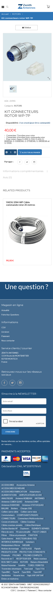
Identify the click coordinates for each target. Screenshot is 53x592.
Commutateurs (7, 515)
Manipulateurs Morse (10, 545)
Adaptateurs (35, 491)
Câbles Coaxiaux (28, 522)
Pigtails (37, 548)
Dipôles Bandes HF (9, 528)
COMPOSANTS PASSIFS (27, 515)
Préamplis (5, 555)
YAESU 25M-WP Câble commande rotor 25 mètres (20, 203)
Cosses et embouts (9, 522)
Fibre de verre (7, 532)
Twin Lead (28, 569)
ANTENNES (39, 498)
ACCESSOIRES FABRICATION (14, 491)
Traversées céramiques (11, 569)
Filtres (4, 535)
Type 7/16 (39, 569)
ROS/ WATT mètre (9, 562)
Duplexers (24, 528)
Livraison (5, 332)
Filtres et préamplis (17, 535)
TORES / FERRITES (36, 565)
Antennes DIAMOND (10, 505)
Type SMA (26, 572)
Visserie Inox (18, 575)
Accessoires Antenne (25, 485)
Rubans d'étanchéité (39, 562)
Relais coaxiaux (40, 558)
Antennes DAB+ (31, 502)
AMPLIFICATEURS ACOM (30, 495)
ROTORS (16, 14)
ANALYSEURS (7, 498)
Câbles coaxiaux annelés (11, 525)
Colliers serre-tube (29, 512)
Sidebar (27, 27)
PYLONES (17, 555)
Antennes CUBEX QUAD (11, 502)
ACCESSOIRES (7, 485)
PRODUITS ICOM (9, 552)
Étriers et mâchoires (10, 579)
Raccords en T (7, 558)
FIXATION (33, 535)
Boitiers (14, 508)
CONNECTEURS (8, 518)
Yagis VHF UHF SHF (35, 575)
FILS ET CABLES (39, 532)
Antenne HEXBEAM (24, 498)
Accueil (5, 14)
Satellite (21, 565)
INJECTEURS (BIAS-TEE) (26, 538)
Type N (16, 572)
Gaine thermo (7, 538)
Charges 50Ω (26, 508)
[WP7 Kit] (27, 57)
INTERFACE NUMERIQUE (12, 542)
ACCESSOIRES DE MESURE (13, 488)
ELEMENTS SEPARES (40, 528)
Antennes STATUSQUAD (33, 505)
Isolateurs (30, 542)
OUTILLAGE (26, 548)
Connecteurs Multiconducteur (30, 518)
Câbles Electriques (33, 525)
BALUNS (5, 508)
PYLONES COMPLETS (32, 555)
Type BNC (5, 572)
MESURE (26, 545)
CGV (3, 327)
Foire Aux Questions (10, 314)
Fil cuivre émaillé (23, 532)
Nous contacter (8, 340)
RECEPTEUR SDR (23, 558)
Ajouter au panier (31, 152)
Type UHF (37, 572)
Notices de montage (10, 548)
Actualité (5, 310)
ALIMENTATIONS (9, 495)
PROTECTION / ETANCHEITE (32, 552)
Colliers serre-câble (9, 512)
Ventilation (6, 575)
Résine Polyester (8, 565)
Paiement (5, 336)
